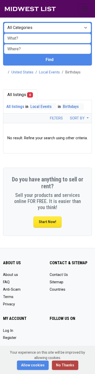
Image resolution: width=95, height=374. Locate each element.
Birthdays (71, 106)
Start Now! (47, 222)
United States (22, 72)
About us (10, 275)
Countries (57, 289)
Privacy (9, 304)
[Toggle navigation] (85, 9)
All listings (19, 94)
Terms (8, 297)
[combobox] (47, 49)
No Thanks (65, 365)
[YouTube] (60, 333)
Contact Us (59, 275)
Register (9, 338)
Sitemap (56, 282)
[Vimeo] (67, 333)
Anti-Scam (12, 289)
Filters (56, 118)
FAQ (6, 282)
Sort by (78, 118)
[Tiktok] (53, 333)
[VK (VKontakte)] (75, 333)
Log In (8, 331)
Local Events (49, 72)
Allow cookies (33, 365)
